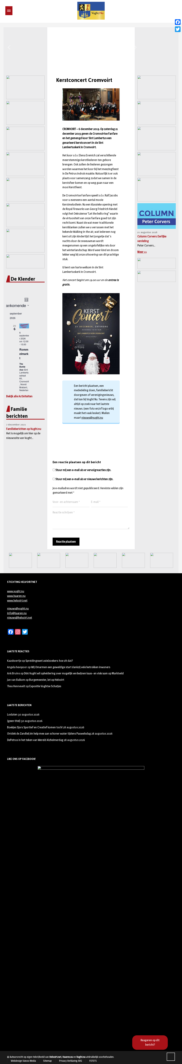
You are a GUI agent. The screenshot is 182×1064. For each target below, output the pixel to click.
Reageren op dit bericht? (150, 1043)
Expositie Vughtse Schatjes (45, 686)
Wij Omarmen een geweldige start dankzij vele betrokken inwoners (70, 667)
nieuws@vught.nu (92, 417)
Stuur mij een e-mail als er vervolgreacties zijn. (83, 470)
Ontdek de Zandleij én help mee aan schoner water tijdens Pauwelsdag (49, 733)
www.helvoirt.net (17, 600)
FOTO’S (93, 1060)
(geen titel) (13, 721)
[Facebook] (177, 22)
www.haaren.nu (16, 596)
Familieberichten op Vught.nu (23, 429)
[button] (9, 47)
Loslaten (12, 714)
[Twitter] (177, 29)
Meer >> (142, 252)
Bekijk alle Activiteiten (19, 396)
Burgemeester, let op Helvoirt (46, 679)
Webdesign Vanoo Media (23, 1060)
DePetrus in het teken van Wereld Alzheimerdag (35, 740)
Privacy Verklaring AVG (70, 1060)
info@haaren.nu (17, 613)
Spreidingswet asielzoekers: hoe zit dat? (49, 660)
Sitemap (47, 1060)
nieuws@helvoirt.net (19, 617)
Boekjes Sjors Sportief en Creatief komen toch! (35, 727)
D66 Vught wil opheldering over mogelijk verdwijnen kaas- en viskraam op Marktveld (74, 673)
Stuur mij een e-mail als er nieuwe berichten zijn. (84, 479)
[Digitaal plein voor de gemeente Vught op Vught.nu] (91, 11)
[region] (91, 47)
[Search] (14, 10)
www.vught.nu (15, 591)
